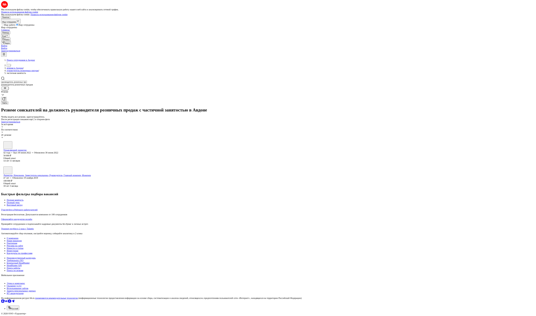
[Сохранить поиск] (4, 99)
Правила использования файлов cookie (49, 14)
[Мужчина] (7, 145)
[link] (6, 39)
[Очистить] (5, 88)
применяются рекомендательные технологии (56, 298)
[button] (4, 46)
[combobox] (14, 82)
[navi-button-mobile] (4, 54)
